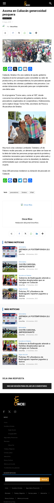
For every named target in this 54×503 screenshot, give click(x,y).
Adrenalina (22, 247)
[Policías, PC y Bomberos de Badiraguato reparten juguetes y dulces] (10, 293)
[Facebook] (12, 33)
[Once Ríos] (5, 26)
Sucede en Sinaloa (25, 275)
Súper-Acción (23, 289)
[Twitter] (18, 33)
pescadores (14, 192)
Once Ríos (13, 26)
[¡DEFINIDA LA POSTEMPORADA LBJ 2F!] (10, 251)
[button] (4, 3)
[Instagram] (15, 412)
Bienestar (7, 18)
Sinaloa (24, 192)
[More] (36, 33)
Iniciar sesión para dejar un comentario (27, 386)
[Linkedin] (30, 33)
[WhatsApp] (24, 33)
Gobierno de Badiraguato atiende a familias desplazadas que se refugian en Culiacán (34, 280)
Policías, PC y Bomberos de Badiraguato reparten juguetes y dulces (33, 293)
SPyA (32, 192)
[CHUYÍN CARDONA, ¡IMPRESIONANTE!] (10, 266)
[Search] (50, 3)
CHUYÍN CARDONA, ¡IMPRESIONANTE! (27, 265)
